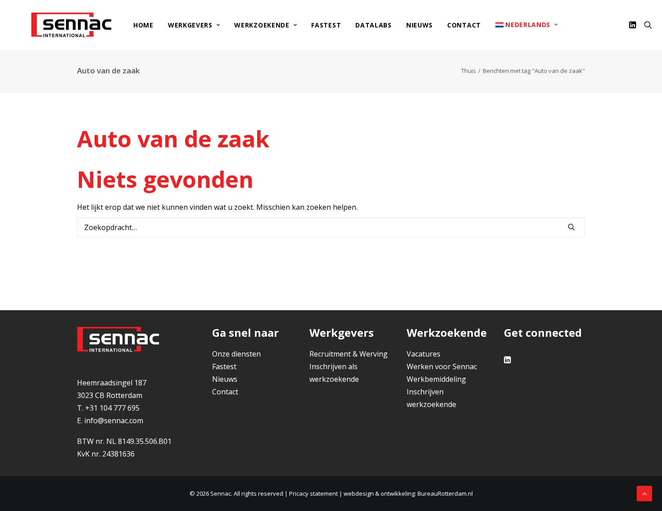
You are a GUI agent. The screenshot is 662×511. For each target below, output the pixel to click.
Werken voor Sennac (442, 366)
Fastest (326, 25)
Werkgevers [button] (190, 25)
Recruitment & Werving (348, 354)
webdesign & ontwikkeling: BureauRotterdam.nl (408, 493)
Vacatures (423, 354)
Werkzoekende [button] (261, 25)
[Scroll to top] (644, 492)
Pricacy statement (313, 493)
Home (143, 25)
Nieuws (419, 25)
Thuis (468, 71)
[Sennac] (71, 24)
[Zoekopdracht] (331, 227)
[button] (634, 25)
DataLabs (373, 25)
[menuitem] (143, 25)
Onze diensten (236, 354)
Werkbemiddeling (436, 379)
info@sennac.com (113, 420)
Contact (464, 25)
